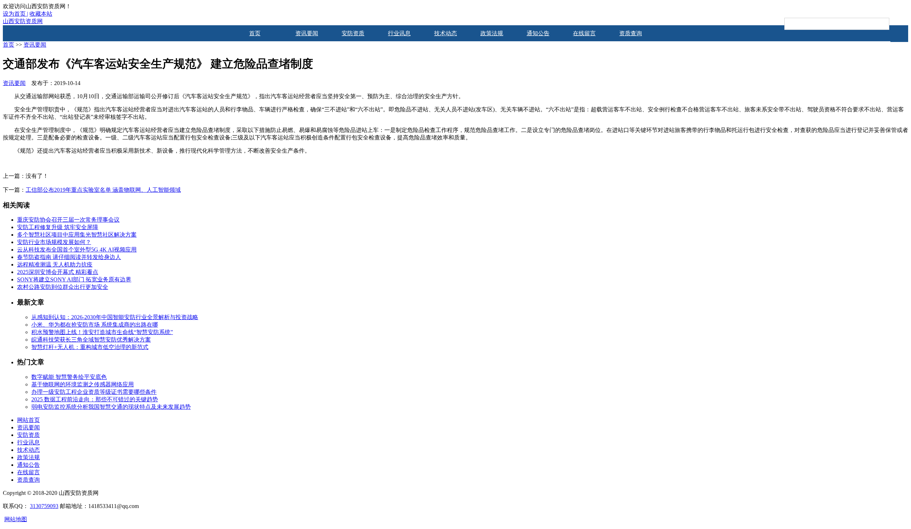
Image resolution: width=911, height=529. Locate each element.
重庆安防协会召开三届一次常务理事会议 (68, 220)
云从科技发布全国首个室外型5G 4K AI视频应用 (77, 250)
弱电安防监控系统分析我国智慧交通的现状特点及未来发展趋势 (111, 407)
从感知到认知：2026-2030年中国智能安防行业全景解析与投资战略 (114, 317)
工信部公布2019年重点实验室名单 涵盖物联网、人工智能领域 (103, 190)
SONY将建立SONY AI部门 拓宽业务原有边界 (74, 279)
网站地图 (15, 519)
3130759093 (44, 506)
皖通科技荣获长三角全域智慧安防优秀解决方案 (91, 340)
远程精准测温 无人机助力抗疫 (55, 264)
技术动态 (445, 33)
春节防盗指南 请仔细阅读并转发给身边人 (69, 257)
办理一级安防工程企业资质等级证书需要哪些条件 (94, 392)
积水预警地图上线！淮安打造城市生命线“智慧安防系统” (102, 332)
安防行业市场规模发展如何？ (54, 242)
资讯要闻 (306, 33)
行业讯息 (399, 33)
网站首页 (28, 420)
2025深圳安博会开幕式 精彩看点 (57, 272)
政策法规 (491, 33)
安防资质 (353, 33)
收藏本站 (41, 14)
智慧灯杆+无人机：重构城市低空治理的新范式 (89, 347)
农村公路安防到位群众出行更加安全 (62, 287)
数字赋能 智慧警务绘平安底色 (69, 377)
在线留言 (584, 33)
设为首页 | (15, 14)
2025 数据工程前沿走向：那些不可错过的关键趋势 (94, 399)
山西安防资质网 (23, 21)
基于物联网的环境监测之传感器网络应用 (82, 384)
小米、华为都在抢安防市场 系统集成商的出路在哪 (94, 325)
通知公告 (538, 33)
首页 (254, 33)
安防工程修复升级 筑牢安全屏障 (57, 227)
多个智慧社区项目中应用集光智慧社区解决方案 (77, 235)
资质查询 (630, 33)
